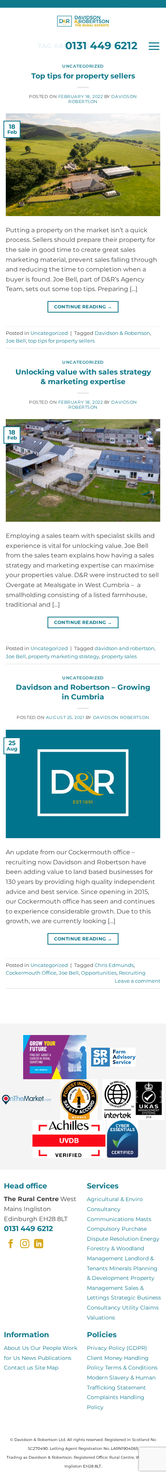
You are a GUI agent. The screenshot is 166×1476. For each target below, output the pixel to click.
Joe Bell (16, 341)
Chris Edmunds (114, 965)
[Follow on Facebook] (10, 1244)
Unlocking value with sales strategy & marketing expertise (83, 376)
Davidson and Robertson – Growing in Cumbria (83, 691)
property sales (119, 656)
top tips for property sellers (61, 341)
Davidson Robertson (121, 717)
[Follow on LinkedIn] (38, 1244)
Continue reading (83, 307)
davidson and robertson (124, 648)
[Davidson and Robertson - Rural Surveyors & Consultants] (82, 21)
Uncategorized (82, 66)
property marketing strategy (63, 656)
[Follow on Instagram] (24, 1244)
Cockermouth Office (31, 973)
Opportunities (99, 973)
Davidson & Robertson (122, 333)
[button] (153, 46)
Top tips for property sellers (83, 75)
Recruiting (132, 973)
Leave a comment (137, 981)
